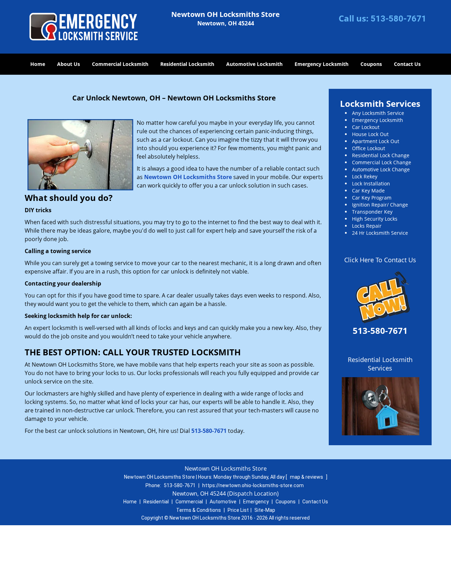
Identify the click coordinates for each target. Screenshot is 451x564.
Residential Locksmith (187, 64)
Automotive (223, 501)
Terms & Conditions (198, 510)
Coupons (371, 64)
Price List (238, 510)
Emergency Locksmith (321, 64)
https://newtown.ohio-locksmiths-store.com (253, 485)
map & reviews (307, 477)
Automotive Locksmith (254, 64)
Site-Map (264, 510)
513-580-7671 (398, 19)
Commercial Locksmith (120, 64)
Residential (156, 501)
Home (37, 64)
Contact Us (407, 64)
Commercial (189, 501)
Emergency (256, 501)
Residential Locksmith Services (380, 363)
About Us (68, 64)
